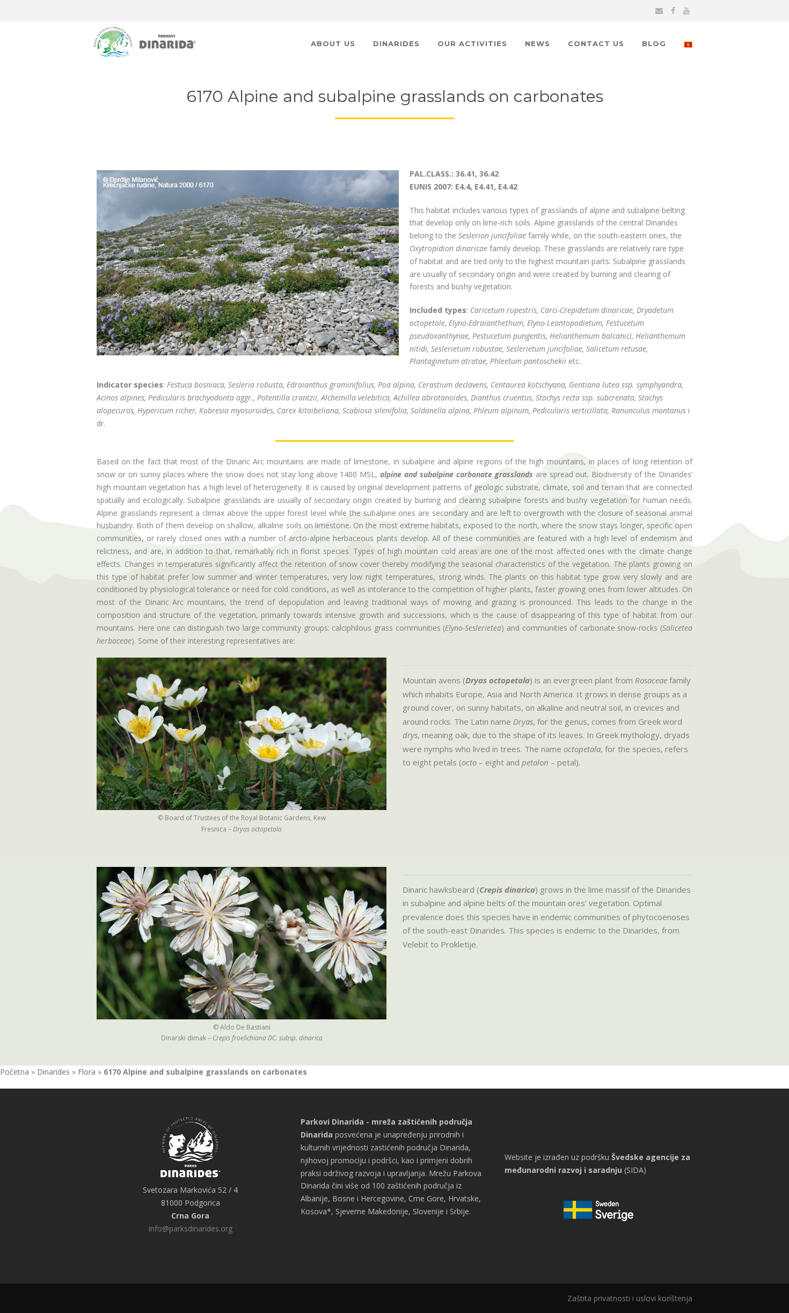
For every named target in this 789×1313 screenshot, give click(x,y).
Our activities (472, 43)
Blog (654, 43)
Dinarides (396, 43)
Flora (87, 1072)
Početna (14, 1072)
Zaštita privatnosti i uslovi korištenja (629, 1298)
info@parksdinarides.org (190, 1228)
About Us (333, 43)
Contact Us (596, 43)
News (537, 43)
